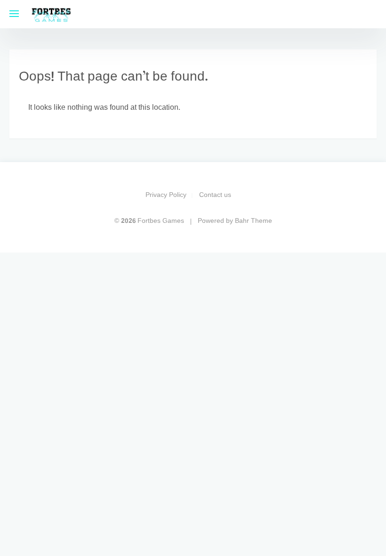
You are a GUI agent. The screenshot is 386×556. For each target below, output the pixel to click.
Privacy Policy (165, 195)
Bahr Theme (253, 221)
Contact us (215, 195)
